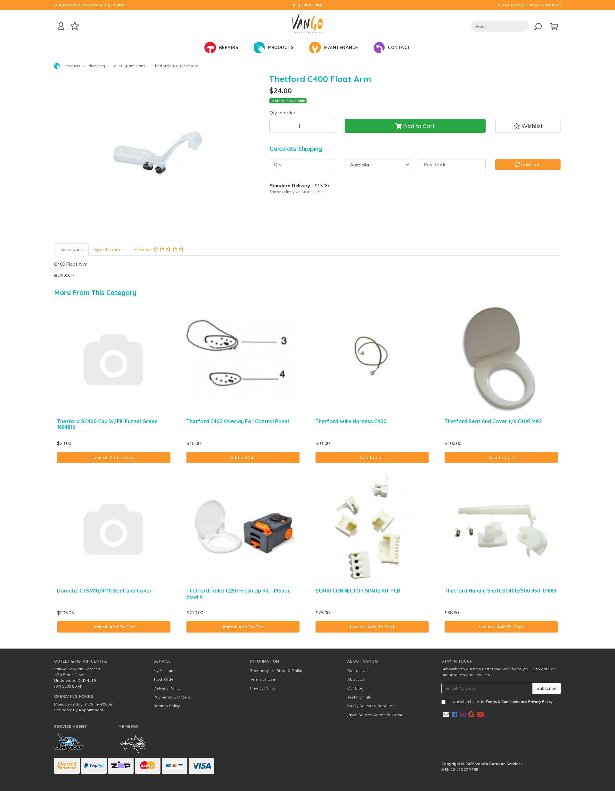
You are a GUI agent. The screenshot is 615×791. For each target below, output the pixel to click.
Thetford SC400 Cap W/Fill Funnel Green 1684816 (107, 424)
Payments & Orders (171, 697)
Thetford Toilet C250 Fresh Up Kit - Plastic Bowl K (238, 593)
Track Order (164, 679)
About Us (356, 679)
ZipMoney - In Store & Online (277, 670)
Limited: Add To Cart (114, 457)
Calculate (530, 164)
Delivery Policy (166, 688)
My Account (164, 670)
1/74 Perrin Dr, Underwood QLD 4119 (89, 5)
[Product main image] (157, 154)
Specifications (109, 249)
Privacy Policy (262, 688)
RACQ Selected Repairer (370, 705)
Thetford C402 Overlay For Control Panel (237, 421)
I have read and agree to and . (500, 701)
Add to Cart (418, 125)
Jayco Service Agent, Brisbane (375, 714)
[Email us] (446, 714)
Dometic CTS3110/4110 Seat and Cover (104, 590)
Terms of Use (262, 679)
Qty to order (282, 113)
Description (71, 249)
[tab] (71, 249)
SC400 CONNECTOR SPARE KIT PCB (358, 590)
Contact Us (357, 670)
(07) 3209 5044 (307, 5)
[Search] (536, 25)
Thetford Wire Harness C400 (351, 421)
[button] (528, 126)
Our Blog (355, 688)
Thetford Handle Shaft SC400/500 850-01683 (500, 590)
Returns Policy (166, 705)
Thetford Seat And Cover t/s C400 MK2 (493, 421)
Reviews (144, 249)
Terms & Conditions (502, 701)
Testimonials (359, 697)
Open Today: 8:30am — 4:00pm (530, 5)
